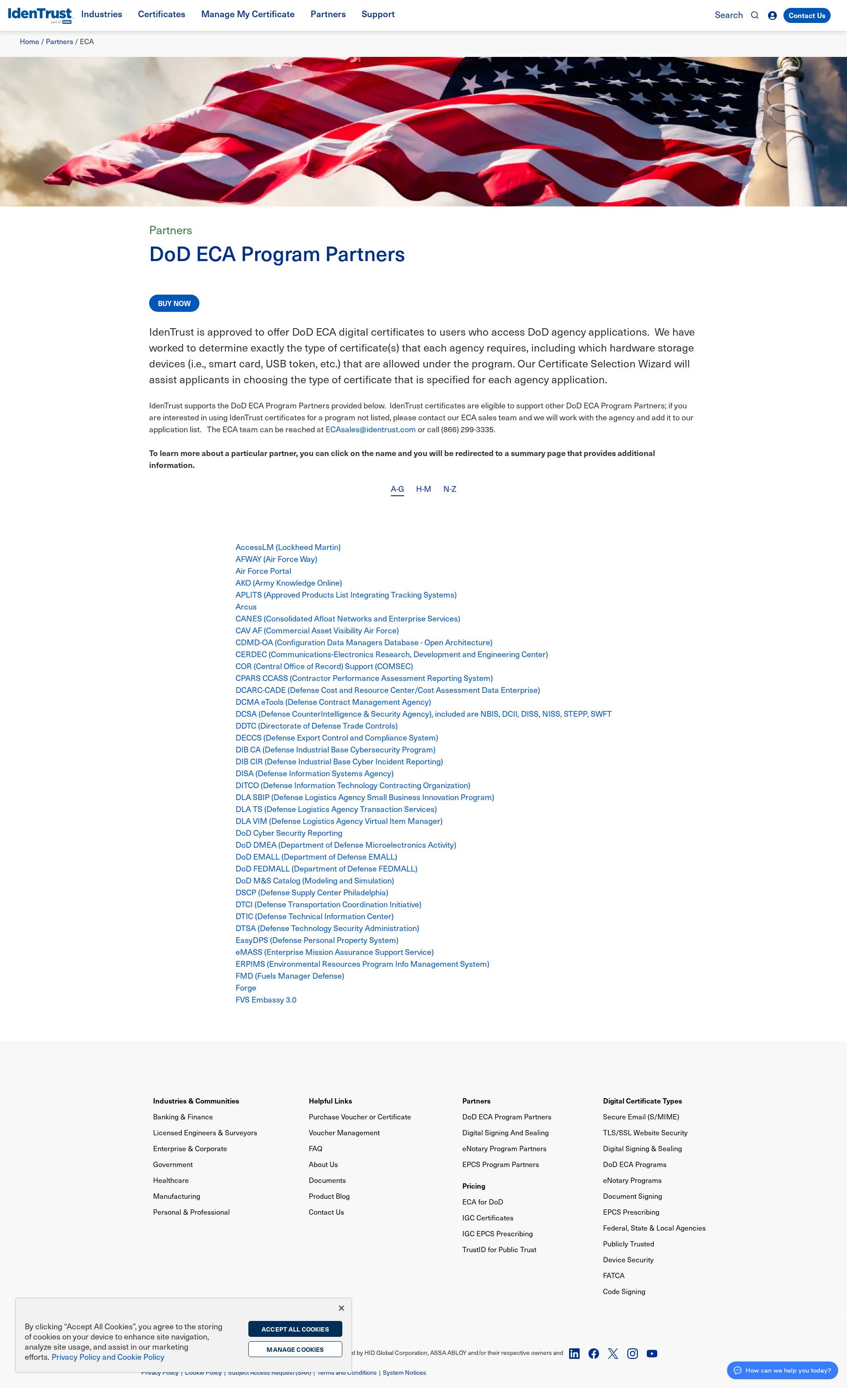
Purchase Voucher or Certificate (360, 1116)
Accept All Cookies (295, 1328)
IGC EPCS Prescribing (497, 1233)
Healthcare (171, 1180)
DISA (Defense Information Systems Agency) (315, 772)
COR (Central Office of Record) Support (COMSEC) (324, 665)
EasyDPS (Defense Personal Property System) (317, 939)
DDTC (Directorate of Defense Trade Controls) (316, 725)
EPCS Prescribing (631, 1211)
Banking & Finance (183, 1116)
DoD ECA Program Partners (506, 1116)
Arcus (246, 606)
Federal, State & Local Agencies (654, 1227)
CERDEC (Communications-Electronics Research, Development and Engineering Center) (392, 653)
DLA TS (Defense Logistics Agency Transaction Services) (336, 808)
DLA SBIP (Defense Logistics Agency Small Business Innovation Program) (365, 796)
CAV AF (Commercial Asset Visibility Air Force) (317, 630)
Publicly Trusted (628, 1243)
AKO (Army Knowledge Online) (289, 582)
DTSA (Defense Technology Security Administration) (327, 927)
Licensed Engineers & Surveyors (205, 1132)
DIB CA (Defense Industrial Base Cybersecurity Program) (335, 749)
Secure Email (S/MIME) (641, 1116)
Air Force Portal (263, 570)
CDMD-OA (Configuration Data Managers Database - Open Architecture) (364, 641)
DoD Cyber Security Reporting (289, 832)
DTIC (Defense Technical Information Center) (315, 915)
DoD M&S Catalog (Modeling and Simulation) (315, 880)
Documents (327, 1180)
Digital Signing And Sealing (505, 1132)
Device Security (628, 1259)
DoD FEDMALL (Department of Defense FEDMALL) (326, 868)
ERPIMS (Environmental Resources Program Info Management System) (362, 963)
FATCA (614, 1275)
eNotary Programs (632, 1180)
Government (173, 1164)
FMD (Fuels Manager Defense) (290, 975)
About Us (323, 1164)
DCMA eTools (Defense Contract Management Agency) (333, 701)
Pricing (473, 1185)
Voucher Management (344, 1132)
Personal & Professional (191, 1211)
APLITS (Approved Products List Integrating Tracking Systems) (346, 594)
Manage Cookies (295, 1349)
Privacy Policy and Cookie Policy (108, 1356)
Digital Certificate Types (642, 1100)
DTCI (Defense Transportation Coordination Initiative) (328, 903)
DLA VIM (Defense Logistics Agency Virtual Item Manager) (339, 820)
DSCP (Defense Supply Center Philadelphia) (312, 892)
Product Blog (329, 1196)
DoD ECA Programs (635, 1164)
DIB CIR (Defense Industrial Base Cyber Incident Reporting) (339, 761)
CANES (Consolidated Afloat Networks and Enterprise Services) (348, 618)
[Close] (341, 1308)
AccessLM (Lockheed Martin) (288, 546)
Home (29, 41)
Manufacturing (176, 1196)
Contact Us (807, 15)
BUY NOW (174, 303)
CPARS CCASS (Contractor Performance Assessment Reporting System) (364, 677)
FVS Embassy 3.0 (266, 999)
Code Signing (624, 1291)
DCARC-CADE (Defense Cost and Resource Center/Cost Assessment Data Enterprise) (388, 689)
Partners (59, 41)
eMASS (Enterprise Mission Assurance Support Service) (335, 951)
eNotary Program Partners (504, 1148)
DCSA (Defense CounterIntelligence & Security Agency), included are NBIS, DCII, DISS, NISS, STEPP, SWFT (424, 713)
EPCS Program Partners (500, 1164)
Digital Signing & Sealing (642, 1148)
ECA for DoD (482, 1201)
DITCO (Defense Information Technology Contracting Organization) (353, 784)
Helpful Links (330, 1100)
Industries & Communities (196, 1100)
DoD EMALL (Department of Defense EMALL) (316, 856)
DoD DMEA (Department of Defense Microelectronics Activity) (346, 844)
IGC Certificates (487, 1217)
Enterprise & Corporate (190, 1148)
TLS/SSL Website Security (645, 1132)
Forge (246, 987)
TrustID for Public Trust (499, 1249)
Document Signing (632, 1196)
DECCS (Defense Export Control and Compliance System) (337, 737)
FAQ (315, 1148)
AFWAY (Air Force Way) (276, 558)
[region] (183, 1335)
